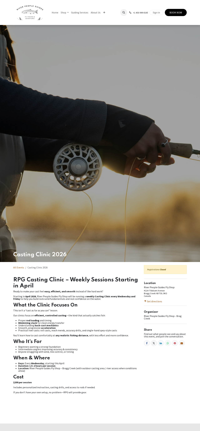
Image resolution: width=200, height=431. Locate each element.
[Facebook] (147, 343)
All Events (18, 267)
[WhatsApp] (168, 343)
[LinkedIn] (161, 343)
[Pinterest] (175, 343)
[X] (154, 343)
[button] (123, 12)
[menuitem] (55, 12)
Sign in (156, 12)
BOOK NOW (176, 12)
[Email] (182, 343)
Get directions (154, 301)
